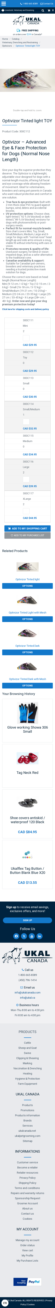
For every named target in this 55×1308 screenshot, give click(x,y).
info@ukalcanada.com (27, 992)
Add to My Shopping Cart (29, 528)
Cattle (27, 1042)
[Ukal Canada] (27, 20)
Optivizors (7, 46)
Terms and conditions (27, 1188)
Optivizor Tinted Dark (27, 645)
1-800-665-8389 (30, 3)
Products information (27, 1115)
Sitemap (27, 1141)
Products (27, 1032)
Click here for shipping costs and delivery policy (25, 309)
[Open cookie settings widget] (5, 1303)
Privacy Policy (28, 1177)
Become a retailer (27, 1167)
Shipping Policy (27, 1182)
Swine (27, 1053)
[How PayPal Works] (27, 1281)
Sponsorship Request (27, 1198)
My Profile (27, 1255)
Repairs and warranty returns (27, 1193)
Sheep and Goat (27, 1047)
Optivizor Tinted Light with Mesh (27, 612)
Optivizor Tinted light (28, 579)
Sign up (27, 920)
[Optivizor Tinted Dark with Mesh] (28, 667)
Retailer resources (27, 1172)
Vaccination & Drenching (27, 1068)
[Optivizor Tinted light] (28, 567)
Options (27, 586)
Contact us (27, 1213)
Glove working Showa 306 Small (27, 729)
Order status (27, 1245)
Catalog (15, 39)
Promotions (27, 1110)
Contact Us (48, 3)
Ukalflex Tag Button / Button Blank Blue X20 (27, 871)
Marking (27, 1063)
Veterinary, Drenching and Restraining (20, 42)
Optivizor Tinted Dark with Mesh (27, 679)
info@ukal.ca (27, 997)
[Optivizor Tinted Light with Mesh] (28, 600)
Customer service (27, 1162)
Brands (27, 1120)
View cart (27, 1250)
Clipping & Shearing (27, 1058)
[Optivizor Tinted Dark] (28, 633)
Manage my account (27, 1240)
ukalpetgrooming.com (27, 1135)
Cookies (27, 1218)
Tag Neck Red (27, 773)
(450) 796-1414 (28, 980)
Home (5, 39)
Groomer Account (27, 1203)
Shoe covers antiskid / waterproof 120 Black (27, 820)
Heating (27, 1073)
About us (27, 1208)
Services (27, 1125)
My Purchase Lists (27, 1260)
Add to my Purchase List (29, 535)
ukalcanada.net (27, 1130)
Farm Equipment (27, 1083)
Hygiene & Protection (27, 1078)
